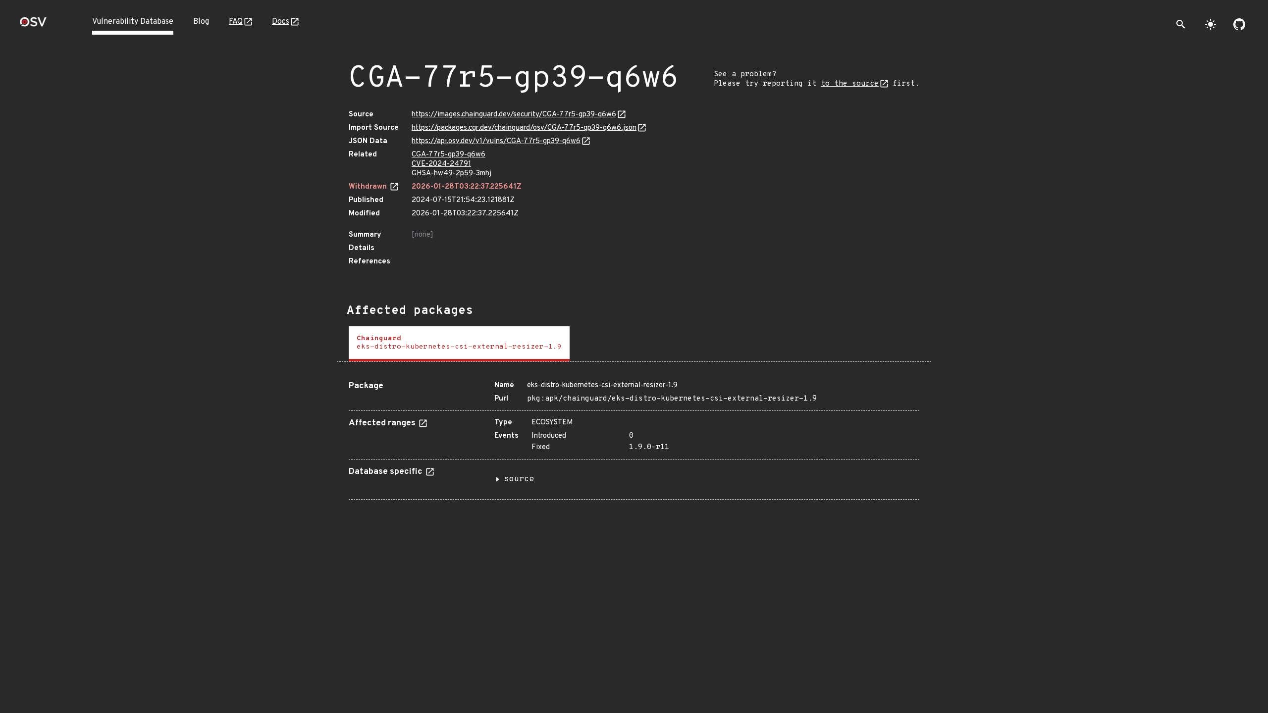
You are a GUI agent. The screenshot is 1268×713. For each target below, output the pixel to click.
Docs (280, 22)
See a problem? (745, 74)
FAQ (236, 22)
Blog (201, 22)
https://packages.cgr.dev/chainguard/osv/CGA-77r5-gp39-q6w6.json (524, 128)
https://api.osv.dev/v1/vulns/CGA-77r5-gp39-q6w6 (496, 141)
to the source (850, 84)
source (519, 479)
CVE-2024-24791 (441, 164)
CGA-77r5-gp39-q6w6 (448, 154)
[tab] (459, 343)
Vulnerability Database (132, 22)
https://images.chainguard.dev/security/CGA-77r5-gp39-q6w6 (514, 114)
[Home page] (33, 25)
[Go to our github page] (1239, 24)
